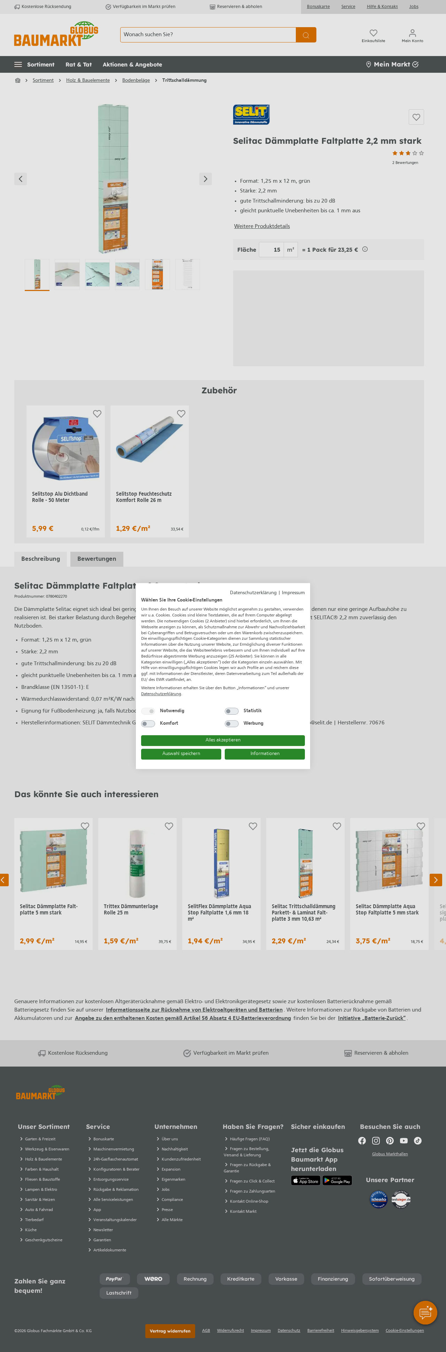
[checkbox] (148, 711)
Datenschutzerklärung (253, 593)
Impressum (293, 593)
